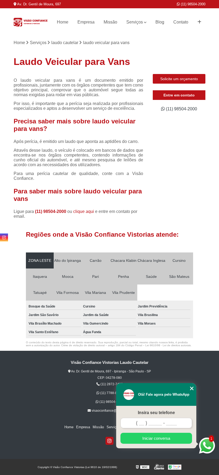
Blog (159, 22)
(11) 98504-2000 (192, 4)
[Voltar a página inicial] (31, 22)
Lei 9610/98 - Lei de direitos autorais (168, 345)
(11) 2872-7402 (111, 384)
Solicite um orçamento (179, 79)
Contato (180, 22)
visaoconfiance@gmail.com (111, 410)
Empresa (86, 22)
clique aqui (83, 211)
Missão (110, 22)
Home (62, 22)
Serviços (134, 22)
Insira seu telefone (156, 412)
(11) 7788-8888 (111, 393)
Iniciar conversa (156, 438)
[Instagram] (109, 441)
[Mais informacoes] (199, 22)
